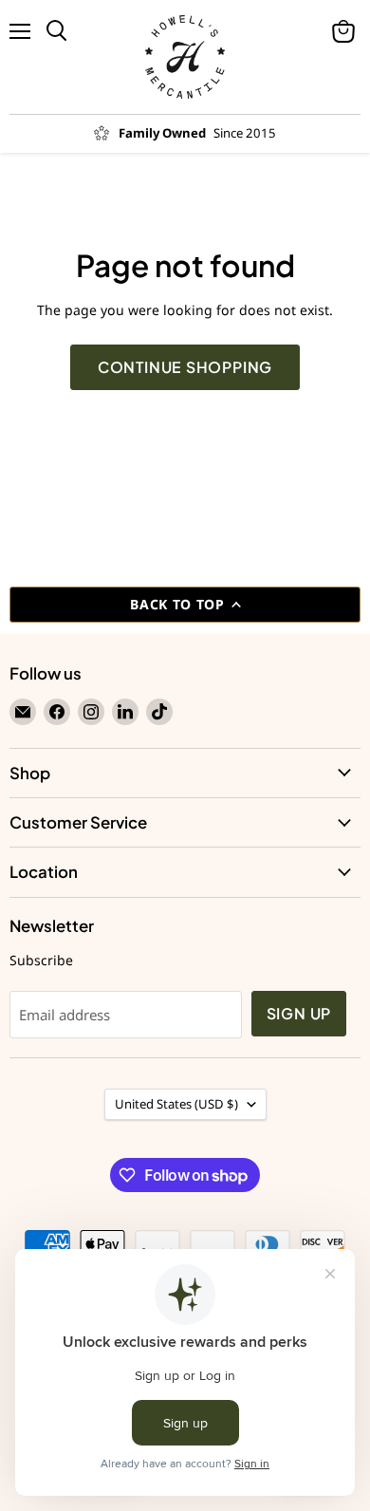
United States (176, 1103)
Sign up (299, 1013)
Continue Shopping (185, 367)
